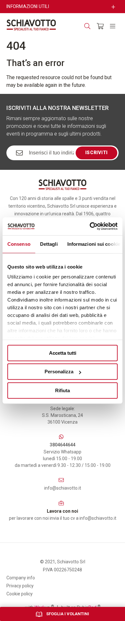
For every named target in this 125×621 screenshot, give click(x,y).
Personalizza (59, 371)
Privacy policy (20, 585)
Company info (20, 577)
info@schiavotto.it (62, 488)
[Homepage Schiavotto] (31, 25)
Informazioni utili (27, 6)
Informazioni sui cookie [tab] (93, 244)
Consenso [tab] (18, 244)
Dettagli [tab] (49, 244)
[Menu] (113, 26)
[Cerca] (87, 26)
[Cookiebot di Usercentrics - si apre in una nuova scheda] (90, 226)
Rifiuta (62, 390)
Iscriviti (96, 152)
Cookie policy (19, 593)
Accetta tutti (62, 353)
